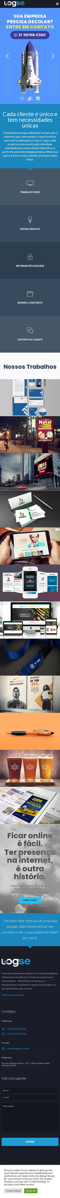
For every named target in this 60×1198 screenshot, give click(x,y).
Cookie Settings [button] (13, 1190)
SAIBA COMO (30, 900)
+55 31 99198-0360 (16, 1033)
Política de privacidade (13, 995)
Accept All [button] (31, 1190)
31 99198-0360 (31, 35)
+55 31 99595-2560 (16, 1028)
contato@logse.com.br (17, 1048)
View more (30, 397)
